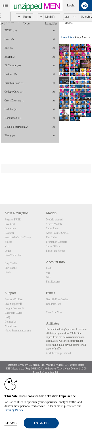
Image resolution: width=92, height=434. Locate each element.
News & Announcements (18, 330)
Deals (8, 272)
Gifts (48, 277)
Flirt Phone (11, 267)
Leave (10, 423)
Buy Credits (11, 263)
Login (71, 5)
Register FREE (13, 219)
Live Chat (10, 224)
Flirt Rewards (53, 281)
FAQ (7, 317)
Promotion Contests (56, 241)
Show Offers (53, 246)
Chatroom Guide (13, 312)
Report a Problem (14, 299)
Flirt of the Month (55, 250)
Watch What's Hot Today (18, 237)
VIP (7, 246)
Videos (8, 241)
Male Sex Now (54, 312)
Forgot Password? (14, 308)
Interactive (10, 228)
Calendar (9, 232)
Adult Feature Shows (57, 232)
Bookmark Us (53, 303)
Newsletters (11, 326)
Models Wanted (54, 219)
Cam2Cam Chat (13, 255)
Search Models (54, 224)
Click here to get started (58, 353)
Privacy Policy (13, 410)
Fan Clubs (51, 237)
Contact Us (11, 321)
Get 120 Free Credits (57, 299)
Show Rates (52, 228)
